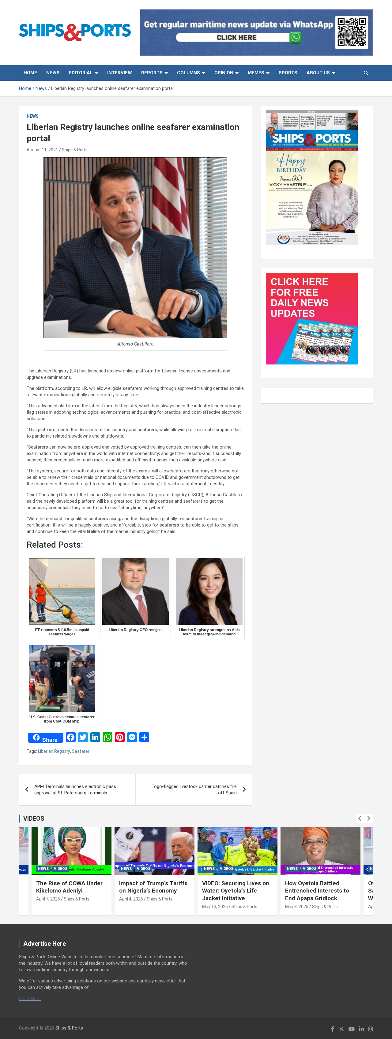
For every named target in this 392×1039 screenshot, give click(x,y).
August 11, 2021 (42, 149)
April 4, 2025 (131, 899)
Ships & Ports (75, 149)
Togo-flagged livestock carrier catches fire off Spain (194, 790)
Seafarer (80, 751)
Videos (60, 869)
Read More (30, 998)
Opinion (223, 73)
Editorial (81, 73)
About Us (318, 73)
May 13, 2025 (215, 906)
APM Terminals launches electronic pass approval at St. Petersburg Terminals (75, 790)
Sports (288, 73)
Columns (188, 73)
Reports (152, 73)
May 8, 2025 (296, 906)
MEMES (256, 73)
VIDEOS (33, 818)
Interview (119, 73)
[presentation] (360, 818)
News (53, 73)
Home (30, 73)
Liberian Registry (54, 751)
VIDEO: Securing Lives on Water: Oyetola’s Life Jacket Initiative (235, 891)
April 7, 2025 (48, 899)
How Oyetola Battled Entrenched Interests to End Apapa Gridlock (317, 891)
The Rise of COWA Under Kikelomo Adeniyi (69, 887)
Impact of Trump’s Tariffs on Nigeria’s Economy (153, 887)
